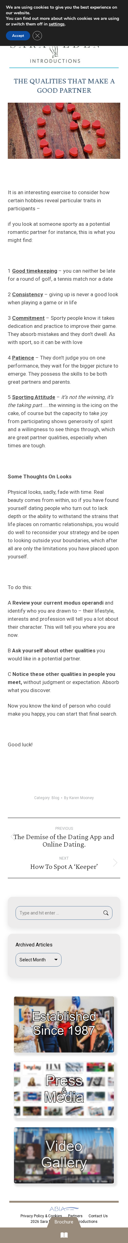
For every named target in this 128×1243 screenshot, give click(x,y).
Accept (18, 35)
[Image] (64, 1024)
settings (57, 24)
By (79, 798)
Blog (55, 798)
